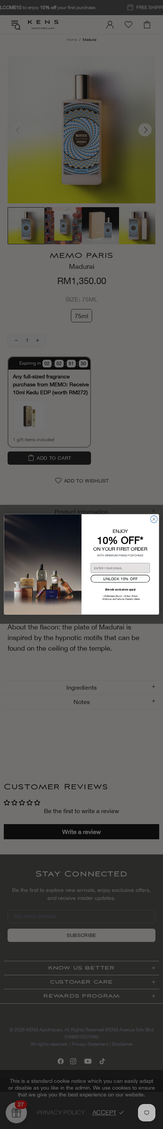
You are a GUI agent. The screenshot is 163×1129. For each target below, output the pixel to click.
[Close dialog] (153, 519)
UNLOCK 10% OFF (120, 578)
